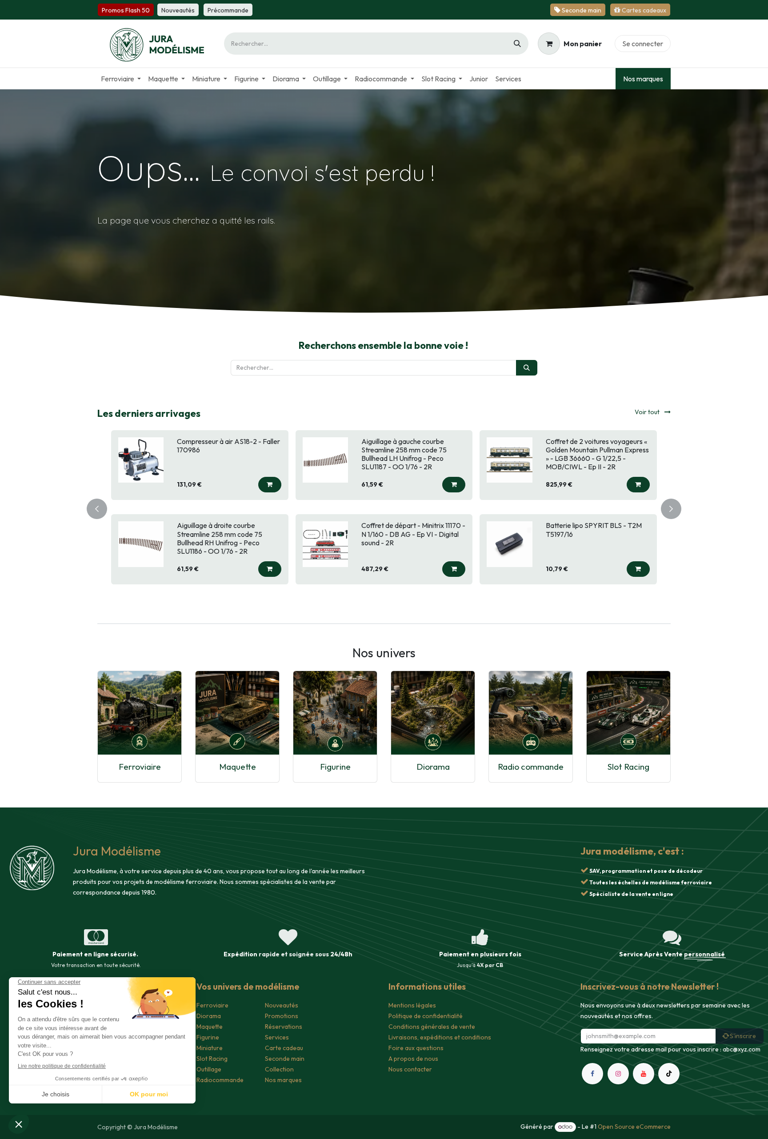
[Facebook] (592, 1116)
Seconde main (284, 1059)
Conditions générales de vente (431, 1027)
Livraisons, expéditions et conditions (439, 1037)
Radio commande (531, 766)
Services (277, 1037)
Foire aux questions (416, 1048)
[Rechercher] (517, 43)
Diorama (433, 766)
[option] (384, 507)
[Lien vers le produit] (139, 713)
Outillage (208, 1069)
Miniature (209, 1048)
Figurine (335, 766)
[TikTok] (669, 1116)
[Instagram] (618, 1116)
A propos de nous (413, 1059)
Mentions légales (412, 1005)
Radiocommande (220, 1080)
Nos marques (643, 78)
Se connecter (642, 43)
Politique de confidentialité (425, 1016)
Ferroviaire (140, 766)
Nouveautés (281, 1005)
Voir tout (648, 412)
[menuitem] (120, 79)
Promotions (281, 1016)
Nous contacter (410, 1069)
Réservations (283, 1027)
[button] (269, 476)
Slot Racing (628, 766)
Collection (279, 1069)
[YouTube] (643, 1116)
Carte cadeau (284, 1048)
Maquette (237, 766)
